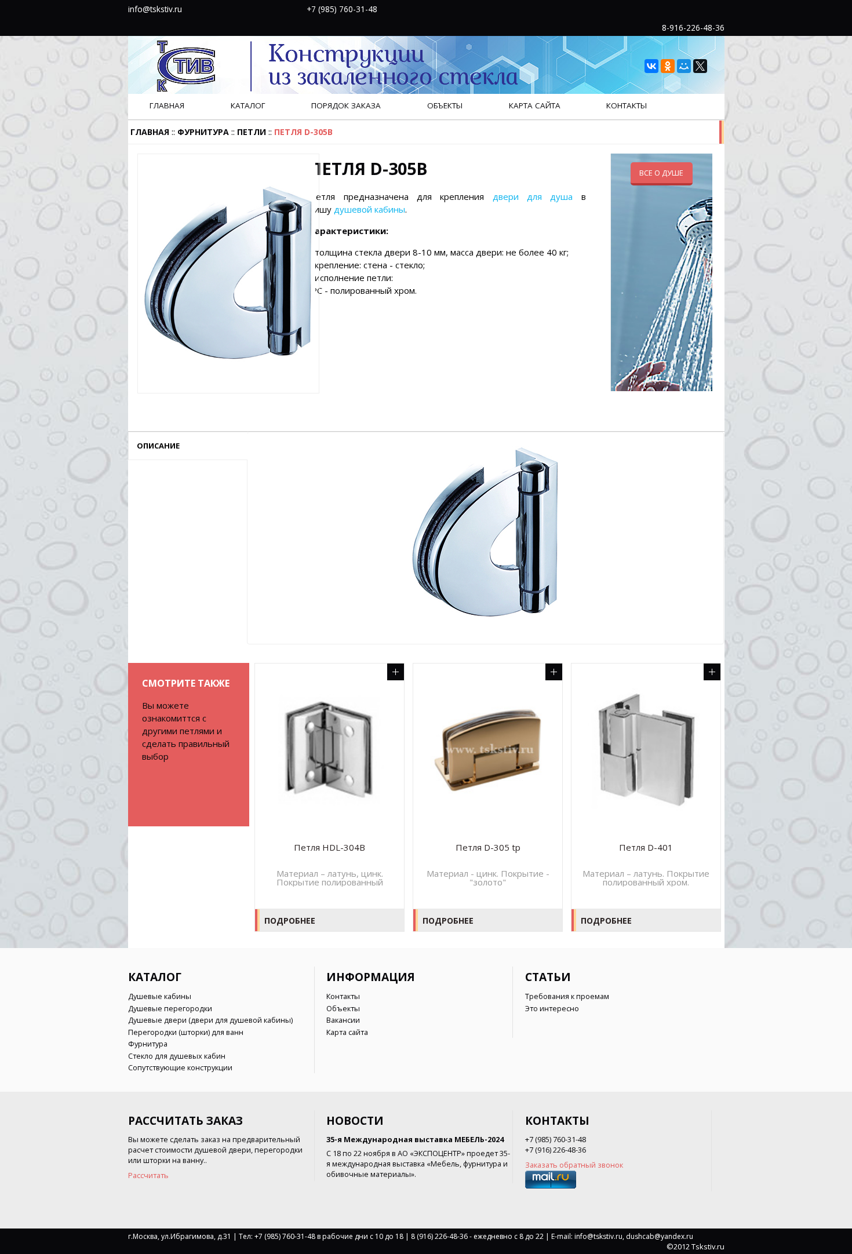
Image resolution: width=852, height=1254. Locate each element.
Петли (251, 131)
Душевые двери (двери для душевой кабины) (210, 1020)
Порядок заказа (346, 105)
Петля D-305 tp (488, 847)
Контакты (626, 105)
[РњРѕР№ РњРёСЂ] (684, 66)
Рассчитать (148, 1175)
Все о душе (661, 172)
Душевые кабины (159, 996)
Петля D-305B (303, 131)
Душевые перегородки (170, 1008)
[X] (700, 66)
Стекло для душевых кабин (176, 1056)
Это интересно (552, 1008)
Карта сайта (534, 105)
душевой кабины (369, 209)
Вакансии (343, 1020)
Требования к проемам (567, 996)
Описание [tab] (158, 445)
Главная (167, 105)
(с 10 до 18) (422, 8)
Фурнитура (203, 131)
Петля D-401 (646, 847)
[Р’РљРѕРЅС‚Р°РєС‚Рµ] (651, 66)
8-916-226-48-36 (693, 27)
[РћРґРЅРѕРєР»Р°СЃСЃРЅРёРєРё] (668, 66)
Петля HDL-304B (329, 847)
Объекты (445, 105)
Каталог (248, 105)
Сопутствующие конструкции (180, 1067)
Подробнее (289, 920)
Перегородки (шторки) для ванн (185, 1032)
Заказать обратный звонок (574, 1165)
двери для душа (533, 196)
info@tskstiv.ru (155, 8)
